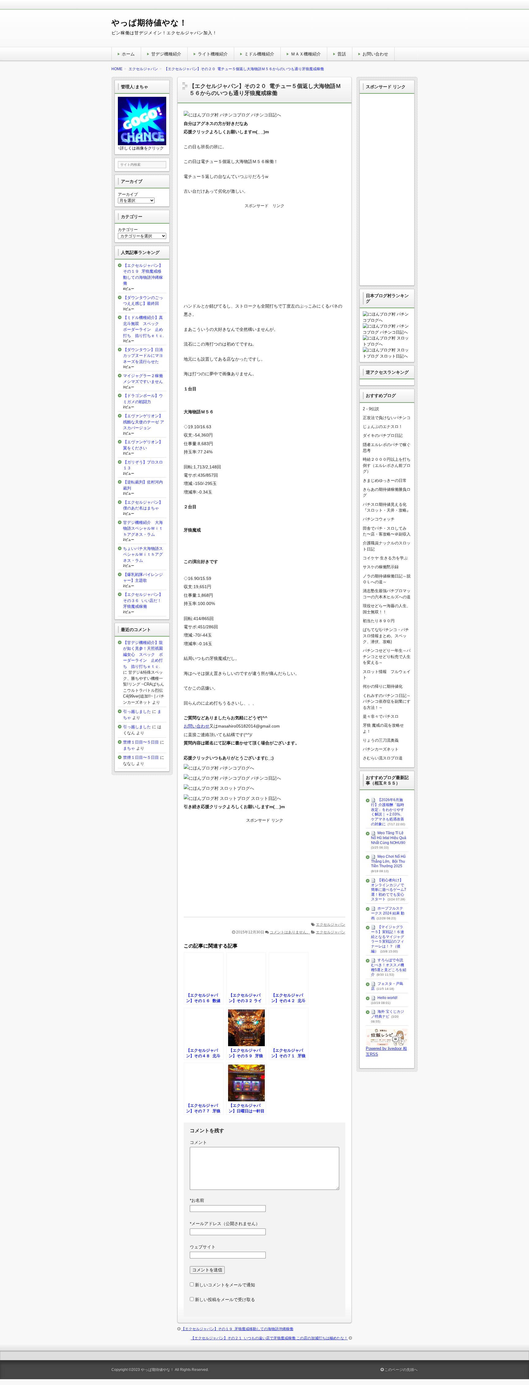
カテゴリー (128, 229)
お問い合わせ (375, 53)
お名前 (197, 1200)
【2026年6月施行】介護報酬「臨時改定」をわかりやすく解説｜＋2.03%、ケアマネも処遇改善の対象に (387, 812)
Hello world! (387, 998)
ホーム (128, 53)
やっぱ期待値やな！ (149, 22)
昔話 (341, 53)
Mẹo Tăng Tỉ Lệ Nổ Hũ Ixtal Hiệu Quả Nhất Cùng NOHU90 (388, 838)
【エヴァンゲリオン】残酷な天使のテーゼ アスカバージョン (143, 422)
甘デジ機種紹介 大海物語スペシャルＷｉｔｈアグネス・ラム (143, 528)
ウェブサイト (203, 1246)
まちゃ (129, 748)
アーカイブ (128, 194)
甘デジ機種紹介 (166, 53)
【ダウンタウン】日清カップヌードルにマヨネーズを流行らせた (143, 355)
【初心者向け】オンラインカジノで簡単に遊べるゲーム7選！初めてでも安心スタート (388, 890)
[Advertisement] (264, 253)
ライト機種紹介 (213, 53)
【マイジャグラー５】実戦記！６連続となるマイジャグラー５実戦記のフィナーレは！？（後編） (387, 939)
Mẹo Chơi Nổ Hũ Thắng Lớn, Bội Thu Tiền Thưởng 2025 (388, 861)
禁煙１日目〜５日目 (141, 742)
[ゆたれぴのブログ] (387, 1042)
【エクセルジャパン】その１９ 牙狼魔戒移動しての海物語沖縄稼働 (237, 1329)
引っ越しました (137, 711)
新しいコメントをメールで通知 (225, 1284)
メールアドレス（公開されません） (225, 1223)
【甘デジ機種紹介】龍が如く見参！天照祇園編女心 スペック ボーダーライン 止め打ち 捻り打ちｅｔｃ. (143, 654)
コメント (198, 1142)
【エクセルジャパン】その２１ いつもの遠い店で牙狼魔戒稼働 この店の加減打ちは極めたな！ (269, 1338)
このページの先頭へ (401, 1370)
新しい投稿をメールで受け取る (225, 1299)
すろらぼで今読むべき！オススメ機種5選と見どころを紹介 (388, 967)
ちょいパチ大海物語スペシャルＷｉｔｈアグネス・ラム (143, 554)
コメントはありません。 (290, 932)
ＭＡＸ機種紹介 (306, 53)
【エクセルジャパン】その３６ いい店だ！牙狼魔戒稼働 (143, 600)
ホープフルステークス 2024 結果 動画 (387, 913)
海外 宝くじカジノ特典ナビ (387, 1014)
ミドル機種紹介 (259, 53)
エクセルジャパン (330, 924)
